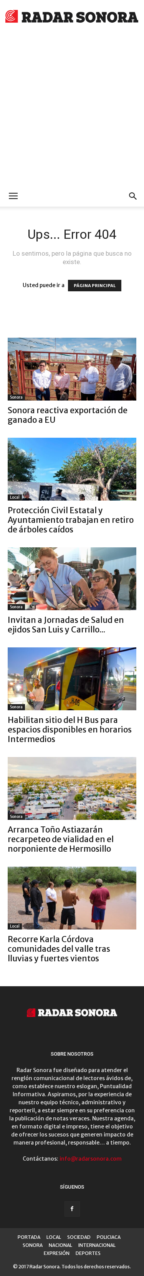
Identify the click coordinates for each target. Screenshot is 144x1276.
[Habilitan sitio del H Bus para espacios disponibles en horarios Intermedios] (72, 678)
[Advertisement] (72, 110)
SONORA (33, 1245)
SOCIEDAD (79, 1237)
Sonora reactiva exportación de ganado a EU (67, 415)
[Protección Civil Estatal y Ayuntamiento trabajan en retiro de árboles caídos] (72, 469)
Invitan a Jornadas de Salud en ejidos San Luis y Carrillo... (66, 625)
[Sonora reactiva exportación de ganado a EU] (72, 369)
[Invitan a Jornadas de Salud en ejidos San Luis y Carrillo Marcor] (72, 578)
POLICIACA (109, 1237)
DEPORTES (88, 1253)
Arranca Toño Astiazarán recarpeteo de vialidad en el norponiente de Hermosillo (61, 839)
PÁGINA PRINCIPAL (95, 285)
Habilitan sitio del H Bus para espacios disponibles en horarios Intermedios (70, 729)
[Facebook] (72, 1209)
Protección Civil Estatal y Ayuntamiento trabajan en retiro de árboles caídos (71, 520)
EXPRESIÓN (57, 1253)
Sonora (16, 397)
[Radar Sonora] (72, 17)
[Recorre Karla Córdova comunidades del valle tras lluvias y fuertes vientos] (72, 898)
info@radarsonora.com (91, 1158)
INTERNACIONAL (97, 1245)
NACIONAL (60, 1245)
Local (15, 497)
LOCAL (53, 1237)
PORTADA (29, 1237)
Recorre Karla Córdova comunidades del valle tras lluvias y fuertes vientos (59, 949)
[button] (133, 196)
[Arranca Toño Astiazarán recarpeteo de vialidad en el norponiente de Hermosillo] (72, 788)
